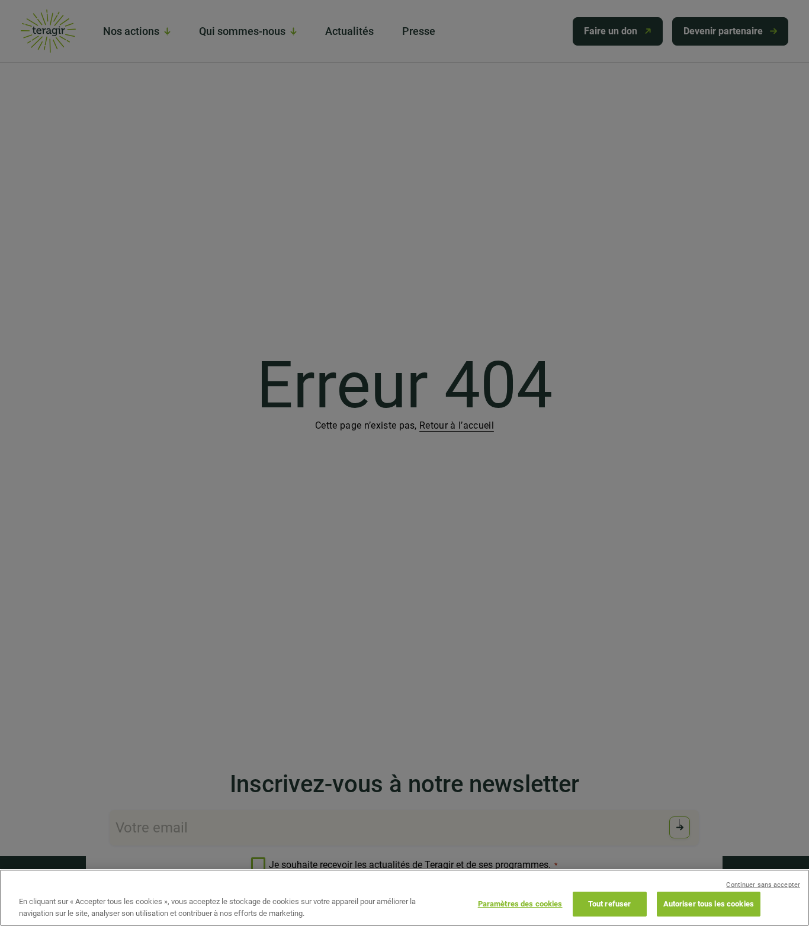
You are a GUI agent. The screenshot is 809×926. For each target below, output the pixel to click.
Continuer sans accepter (763, 885)
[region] (404, 897)
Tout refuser (609, 903)
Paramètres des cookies (520, 903)
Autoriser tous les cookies (708, 903)
